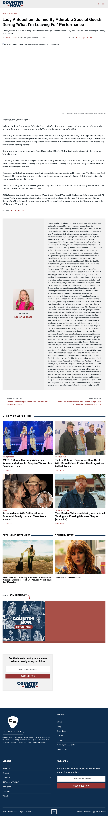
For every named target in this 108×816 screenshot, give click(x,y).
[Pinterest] (83, 37)
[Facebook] (76, 37)
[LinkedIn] (87, 37)
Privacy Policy (89, 812)
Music (4, 14)
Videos (15, 14)
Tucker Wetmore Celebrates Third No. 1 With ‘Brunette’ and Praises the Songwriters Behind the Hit (79, 463)
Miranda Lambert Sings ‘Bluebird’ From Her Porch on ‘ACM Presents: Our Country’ (29, 403)
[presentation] (28, 438)
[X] (80, 37)
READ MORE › (8, 471)
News (10, 14)
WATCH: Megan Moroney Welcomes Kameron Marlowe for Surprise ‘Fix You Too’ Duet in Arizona (28, 463)
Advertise (80, 812)
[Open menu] (103, 4)
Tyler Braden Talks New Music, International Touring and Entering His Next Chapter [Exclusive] (80, 516)
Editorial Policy (100, 812)
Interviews (60, 510)
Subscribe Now (28, 676)
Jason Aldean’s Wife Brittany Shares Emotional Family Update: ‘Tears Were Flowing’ (24, 516)
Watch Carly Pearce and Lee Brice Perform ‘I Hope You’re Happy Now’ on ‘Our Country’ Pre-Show (79, 403)
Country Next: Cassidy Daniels (68, 577)
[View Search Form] (98, 4)
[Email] (91, 37)
